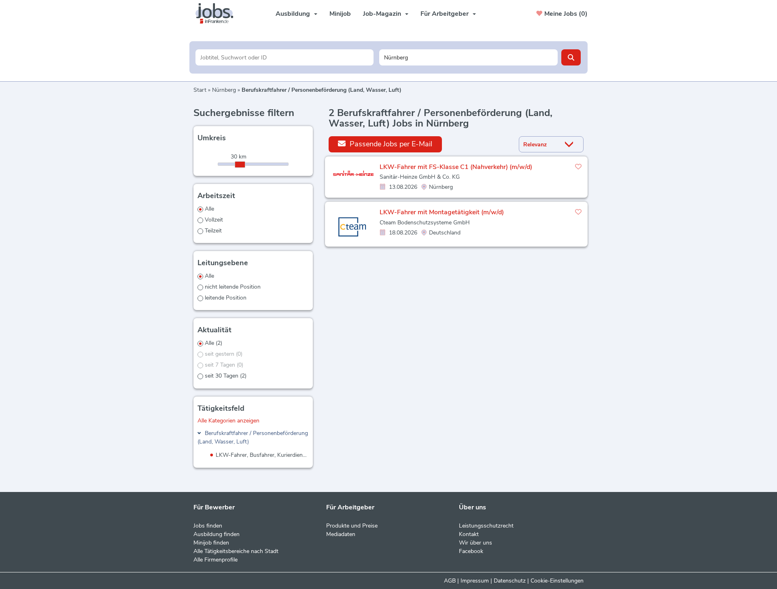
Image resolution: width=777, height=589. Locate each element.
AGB (450, 581)
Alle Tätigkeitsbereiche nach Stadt (235, 551)
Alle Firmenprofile (215, 560)
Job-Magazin (382, 13)
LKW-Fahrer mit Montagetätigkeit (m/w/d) (442, 212)
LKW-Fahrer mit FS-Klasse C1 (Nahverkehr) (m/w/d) (456, 167)
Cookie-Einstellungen (557, 581)
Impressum (475, 581)
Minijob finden (211, 543)
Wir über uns (475, 543)
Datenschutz (510, 581)
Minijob (340, 13)
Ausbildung (293, 13)
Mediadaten (340, 534)
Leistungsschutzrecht (486, 526)
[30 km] (240, 164)
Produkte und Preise (352, 526)
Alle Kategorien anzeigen (228, 420)
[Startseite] (217, 13)
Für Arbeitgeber (444, 13)
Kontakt (469, 534)
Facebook (471, 551)
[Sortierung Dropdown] (571, 144)
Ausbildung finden (216, 534)
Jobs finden (207, 526)
